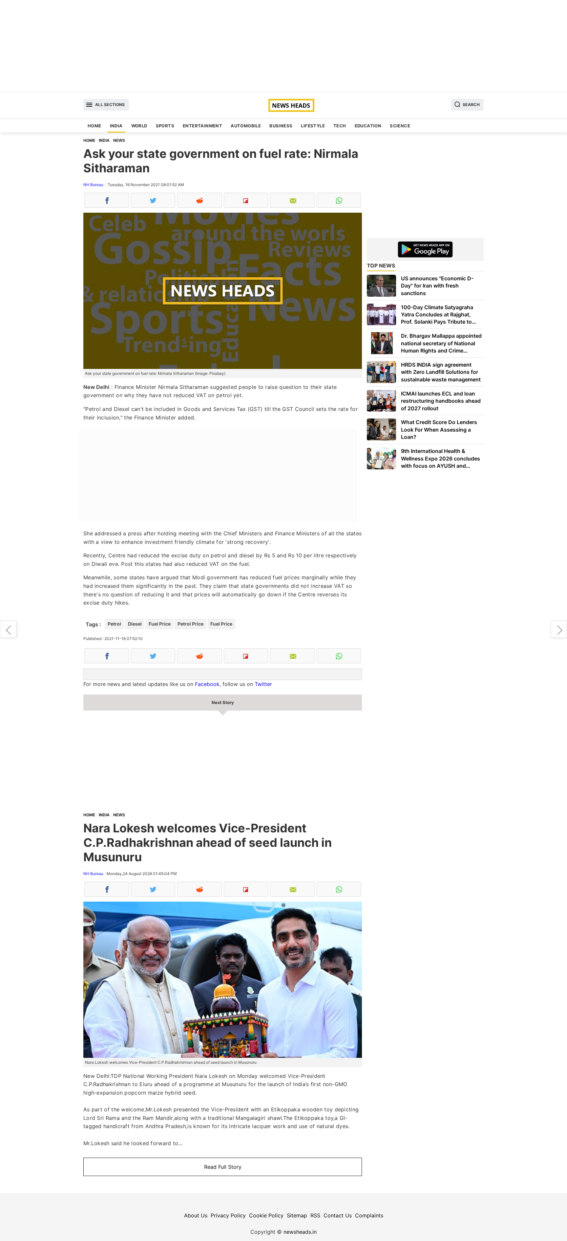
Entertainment (202, 125)
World (139, 125)
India (116, 125)
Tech (339, 125)
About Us (195, 1215)
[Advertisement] (283, 46)
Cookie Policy (266, 1215)
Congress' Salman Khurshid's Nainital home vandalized (559, 629)
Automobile (246, 125)
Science (400, 125)
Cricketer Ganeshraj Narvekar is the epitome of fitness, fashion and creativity (8, 629)
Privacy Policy (228, 1215)
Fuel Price (160, 624)
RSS (315, 1215)
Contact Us (338, 1215)
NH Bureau (93, 184)
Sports (165, 125)
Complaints (369, 1215)
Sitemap (297, 1215)
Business (280, 125)
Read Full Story (223, 1167)
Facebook (207, 684)
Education (368, 125)
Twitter (263, 684)
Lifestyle (313, 125)
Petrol (114, 624)
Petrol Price (190, 624)
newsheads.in (300, 1232)
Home (94, 125)
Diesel (135, 624)
